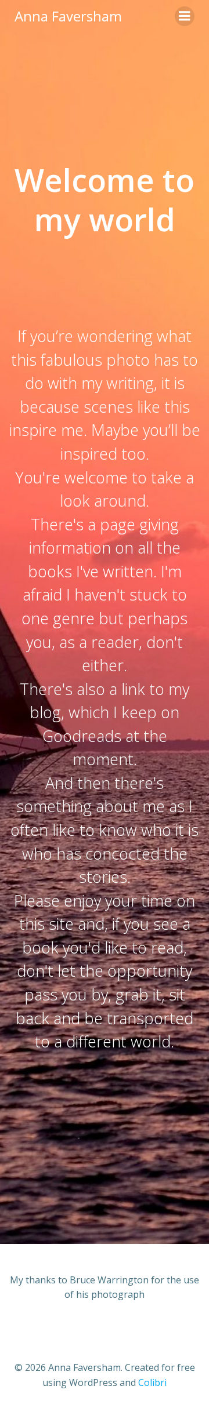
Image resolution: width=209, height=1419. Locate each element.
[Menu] (184, 16)
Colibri (152, 1382)
